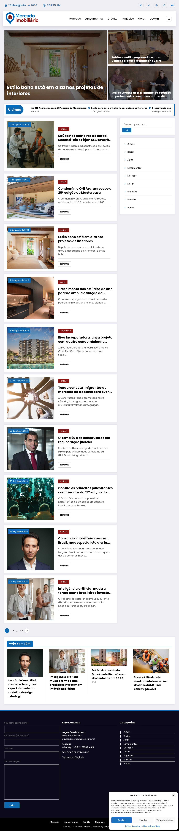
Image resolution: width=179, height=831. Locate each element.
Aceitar (121, 820)
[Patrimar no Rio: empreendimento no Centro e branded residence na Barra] (140, 47)
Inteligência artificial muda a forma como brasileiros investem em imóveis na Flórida (85, 591)
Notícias (63, 129)
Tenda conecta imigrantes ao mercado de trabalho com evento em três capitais (85, 390)
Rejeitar (143, 820)
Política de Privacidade (151, 826)
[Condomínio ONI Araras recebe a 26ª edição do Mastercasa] (30, 197)
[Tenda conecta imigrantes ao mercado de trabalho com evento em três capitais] (30, 397)
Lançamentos (94, 18)
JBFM (130, 159)
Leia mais (64, 159)
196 (21, 630)
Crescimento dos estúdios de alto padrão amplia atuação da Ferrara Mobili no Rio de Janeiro (85, 291)
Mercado (75, 18)
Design (154, 18)
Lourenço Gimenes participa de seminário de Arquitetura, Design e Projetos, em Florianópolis (150, 694)
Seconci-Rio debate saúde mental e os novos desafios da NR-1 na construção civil (108, 683)
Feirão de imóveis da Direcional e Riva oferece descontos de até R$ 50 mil (66, 676)
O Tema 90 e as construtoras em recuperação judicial (84, 440)
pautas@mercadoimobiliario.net (78, 744)
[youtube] (172, 5)
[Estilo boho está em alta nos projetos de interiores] (30, 247)
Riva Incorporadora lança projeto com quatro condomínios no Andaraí (68, 90)
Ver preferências (164, 820)
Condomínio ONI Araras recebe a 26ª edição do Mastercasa (85, 191)
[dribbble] (156, 5)
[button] (173, 795)
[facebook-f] (140, 5)
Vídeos (130, 207)
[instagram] (164, 5)
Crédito (112, 18)
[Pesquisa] (169, 19)
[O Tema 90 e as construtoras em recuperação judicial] (30, 448)
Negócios (127, 18)
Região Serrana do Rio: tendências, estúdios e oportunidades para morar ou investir (141, 94)
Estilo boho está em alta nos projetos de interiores (63, 108)
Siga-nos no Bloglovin (73, 763)
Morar (142, 18)
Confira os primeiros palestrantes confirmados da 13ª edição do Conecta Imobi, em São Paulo (85, 490)
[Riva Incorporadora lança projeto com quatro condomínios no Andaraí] (71, 65)
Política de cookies (132, 826)
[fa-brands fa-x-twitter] (148, 5)
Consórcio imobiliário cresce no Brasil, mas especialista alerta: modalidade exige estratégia (84, 540)
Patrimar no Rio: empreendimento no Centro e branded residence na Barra (137, 59)
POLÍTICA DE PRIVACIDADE (75, 758)
